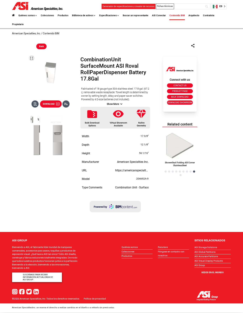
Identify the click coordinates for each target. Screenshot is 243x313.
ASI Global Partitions (204, 252)
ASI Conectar (159, 15)
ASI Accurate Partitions (206, 256)
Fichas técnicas (165, 6)
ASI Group (199, 265)
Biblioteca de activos (82, 15)
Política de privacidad (95, 298)
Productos (63, 15)
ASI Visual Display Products (208, 261)
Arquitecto (193, 15)
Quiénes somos (26, 15)
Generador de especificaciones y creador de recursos (128, 6)
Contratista (208, 15)
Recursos (163, 247)
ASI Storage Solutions (205, 247)
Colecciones (47, 15)
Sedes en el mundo (212, 272)
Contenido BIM (177, 15)
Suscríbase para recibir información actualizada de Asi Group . (38, 277)
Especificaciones (108, 15)
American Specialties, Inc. (26, 33)
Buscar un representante (135, 15)
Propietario (18, 24)
